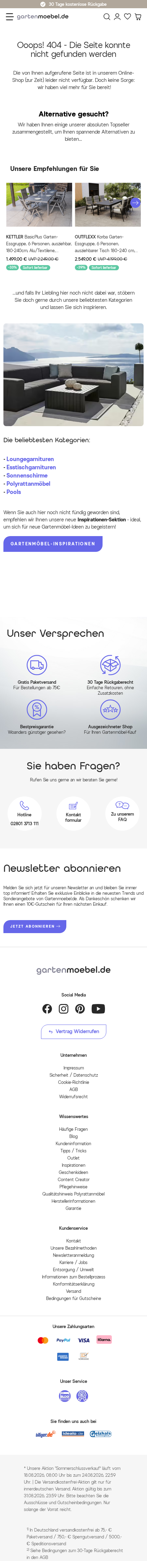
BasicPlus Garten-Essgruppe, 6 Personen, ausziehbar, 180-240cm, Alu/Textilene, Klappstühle (39, 244)
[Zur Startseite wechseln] (44, 17)
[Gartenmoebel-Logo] (73, 970)
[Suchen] (107, 16)
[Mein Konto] (117, 16)
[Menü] (10, 16)
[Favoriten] (127, 16)
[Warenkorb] (137, 16)
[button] (135, 203)
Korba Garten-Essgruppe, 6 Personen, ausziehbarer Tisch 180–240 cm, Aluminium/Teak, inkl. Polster (105, 244)
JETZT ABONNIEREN (32, 926)
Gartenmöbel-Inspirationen (53, 543)
